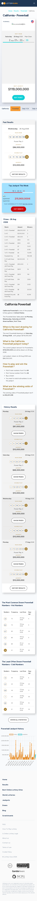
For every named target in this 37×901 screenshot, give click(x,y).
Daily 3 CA (25, 109)
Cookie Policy (7, 852)
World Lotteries (8, 795)
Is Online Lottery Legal (10, 833)
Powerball (24, 11)
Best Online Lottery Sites (12, 790)
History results (18, 174)
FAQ (4, 824)
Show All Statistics (18, 720)
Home (10, 11)
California (5, 109)
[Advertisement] (18, 63)
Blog (4, 810)
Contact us (6, 843)
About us (5, 838)
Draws (4, 805)
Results (16, 11)
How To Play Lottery (9, 829)
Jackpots (6, 800)
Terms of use (6, 847)
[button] (34, 3)
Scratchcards (7, 816)
